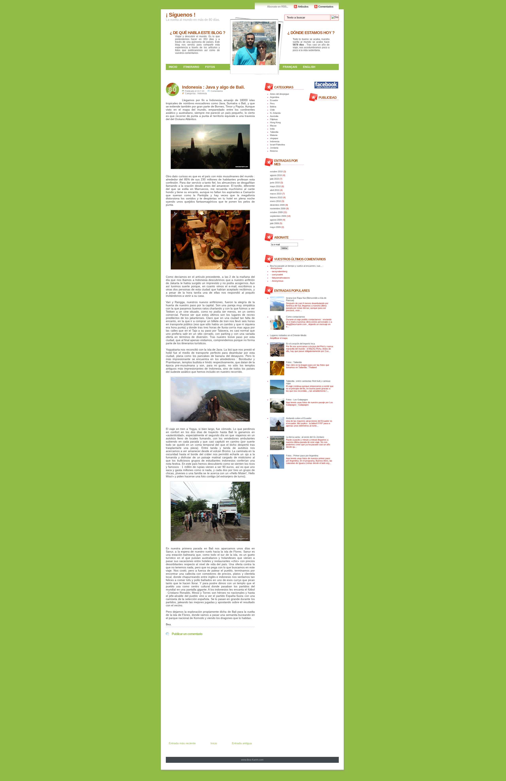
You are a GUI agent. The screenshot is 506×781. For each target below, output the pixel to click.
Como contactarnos (295, 317)
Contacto (290, 72)
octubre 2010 (276, 171)
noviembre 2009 (277, 208)
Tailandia (274, 132)
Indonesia (202, 93)
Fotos (210, 66)
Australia (274, 116)
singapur (274, 138)
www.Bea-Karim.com (252, 759)
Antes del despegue (279, 94)
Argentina (274, 97)
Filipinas (274, 119)
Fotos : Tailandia (294, 362)
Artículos (303, 6)
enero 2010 (275, 201)
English (309, 66)
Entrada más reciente (182, 743)
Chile (272, 110)
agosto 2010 (276, 175)
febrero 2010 (276, 197)
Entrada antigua (242, 743)
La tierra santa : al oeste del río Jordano (305, 437)
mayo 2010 (275, 186)
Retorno (274, 151)
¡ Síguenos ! (180, 15)
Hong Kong (275, 122)
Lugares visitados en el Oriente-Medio (288, 335)
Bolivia (273, 106)
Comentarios (325, 6)
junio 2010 (275, 182)
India (272, 129)
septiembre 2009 (278, 216)
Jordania (274, 148)
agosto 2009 (276, 220)
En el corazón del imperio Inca (300, 343)
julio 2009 (274, 223)
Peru (272, 103)
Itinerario (191, 66)
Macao (273, 125)
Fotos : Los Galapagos (297, 399)
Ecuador (274, 100)
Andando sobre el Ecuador (299, 418)
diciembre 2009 (277, 205)
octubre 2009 (276, 212)
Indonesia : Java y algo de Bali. (213, 87)
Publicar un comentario (187, 634)
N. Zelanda (275, 113)
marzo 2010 (275, 193)
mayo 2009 (275, 227)
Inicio (173, 66)
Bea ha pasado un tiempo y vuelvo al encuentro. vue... (296, 266)
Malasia (273, 135)
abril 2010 (274, 190)
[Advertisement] (212, 722)
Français (290, 66)
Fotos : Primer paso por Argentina (302, 455)
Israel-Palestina (277, 144)
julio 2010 (274, 179)
